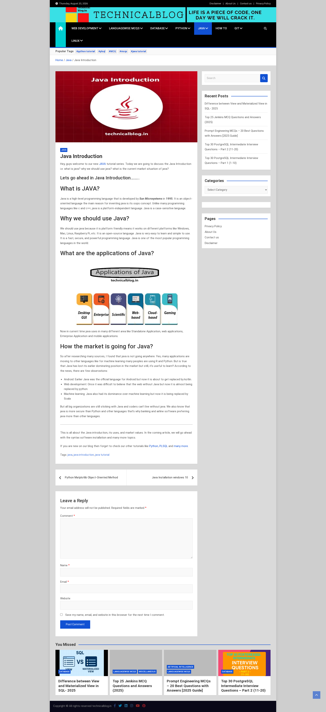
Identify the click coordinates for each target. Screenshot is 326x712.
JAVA (103, 164)
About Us (230, 3)
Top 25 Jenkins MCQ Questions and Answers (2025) (132, 686)
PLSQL (163, 446)
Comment (67, 516)
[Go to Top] (316, 695)
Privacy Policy (263, 3)
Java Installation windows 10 (170, 477)
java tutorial (102, 454)
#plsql (101, 51)
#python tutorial (85, 51)
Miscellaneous (147, 671)
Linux (76, 41)
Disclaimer (215, 3)
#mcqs (123, 51)
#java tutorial (138, 51)
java (70, 454)
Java (201, 28)
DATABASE (157, 28)
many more (181, 446)
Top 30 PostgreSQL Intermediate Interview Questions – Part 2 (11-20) (243, 686)
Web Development (85, 28)
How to (221, 28)
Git (237, 28)
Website (65, 598)
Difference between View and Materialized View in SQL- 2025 (78, 686)
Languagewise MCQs (124, 28)
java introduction (84, 454)
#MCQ (112, 51)
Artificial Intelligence (180, 667)
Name (65, 565)
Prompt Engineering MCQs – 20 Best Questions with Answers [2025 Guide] (189, 686)
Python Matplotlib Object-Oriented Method (91, 477)
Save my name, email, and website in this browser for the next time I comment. (115, 615)
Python (181, 28)
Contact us (246, 3)
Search (264, 78)
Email (64, 581)
